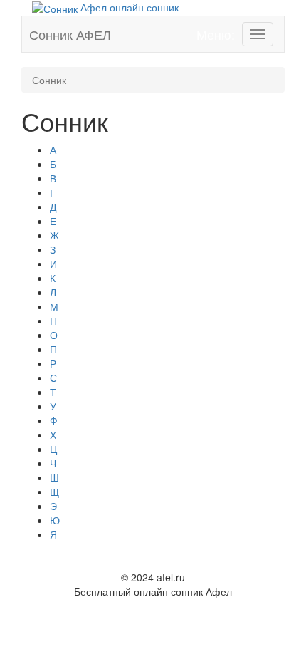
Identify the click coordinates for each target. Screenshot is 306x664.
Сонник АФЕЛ (70, 34)
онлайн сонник (129, 7)
